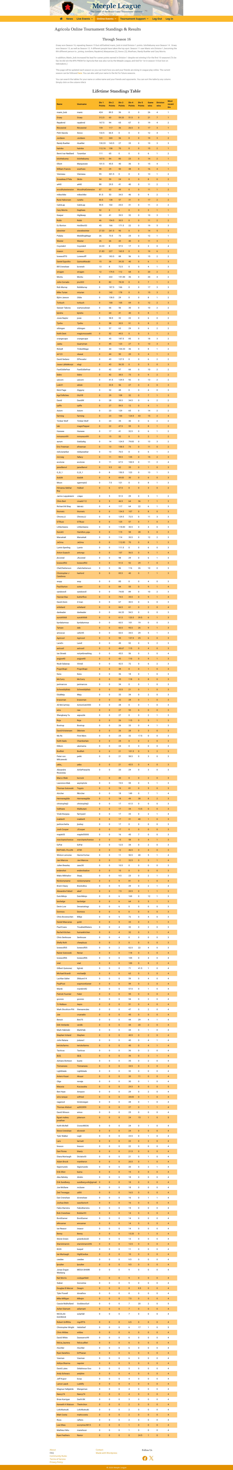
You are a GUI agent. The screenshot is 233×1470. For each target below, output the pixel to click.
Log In (169, 18)
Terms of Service (58, 1459)
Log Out (157, 18)
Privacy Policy (56, 1462)
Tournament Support (133, 18)
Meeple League (116, 6)
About (53, 1449)
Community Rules (58, 1456)
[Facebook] (145, 1458)
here (80, 73)
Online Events (105, 18)
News (69, 18)
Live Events (83, 18)
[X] (151, 1458)
